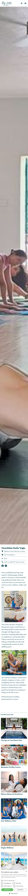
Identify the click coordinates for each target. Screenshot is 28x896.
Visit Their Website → (10, 555)
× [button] (26, 871)
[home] (6, 3)
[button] (14, 893)
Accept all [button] (7, 889)
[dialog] (14, 883)
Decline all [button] (20, 889)
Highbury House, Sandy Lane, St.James (14, 551)
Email (5, 558)
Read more (13, 877)
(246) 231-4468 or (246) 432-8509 (14, 562)
